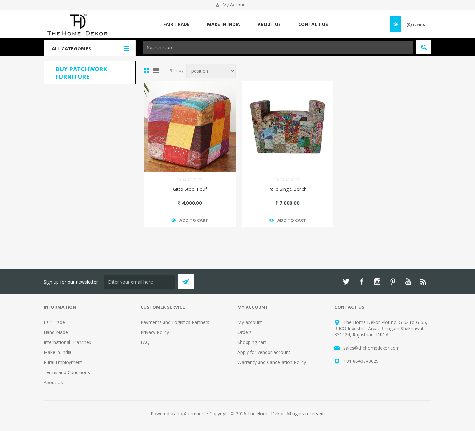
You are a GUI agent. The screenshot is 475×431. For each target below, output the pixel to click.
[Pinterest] (392, 281)
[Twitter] (346, 281)
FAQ (145, 342)
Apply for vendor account (264, 352)
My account (250, 322)
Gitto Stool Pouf (190, 189)
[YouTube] (408, 281)
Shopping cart (252, 342)
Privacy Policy (155, 332)
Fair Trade (54, 322)
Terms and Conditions (67, 372)
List (156, 70)
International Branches (67, 342)
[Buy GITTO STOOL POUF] (190, 127)
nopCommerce (192, 413)
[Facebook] (361, 281)
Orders (245, 332)
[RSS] (423, 281)
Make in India (57, 352)
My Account (234, 5)
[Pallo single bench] (287, 127)
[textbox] (278, 47)
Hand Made (56, 332)
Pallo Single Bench (287, 189)
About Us (53, 382)
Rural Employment (63, 362)
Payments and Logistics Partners (175, 322)
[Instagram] (377, 281)
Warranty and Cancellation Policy (272, 362)
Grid (147, 70)
